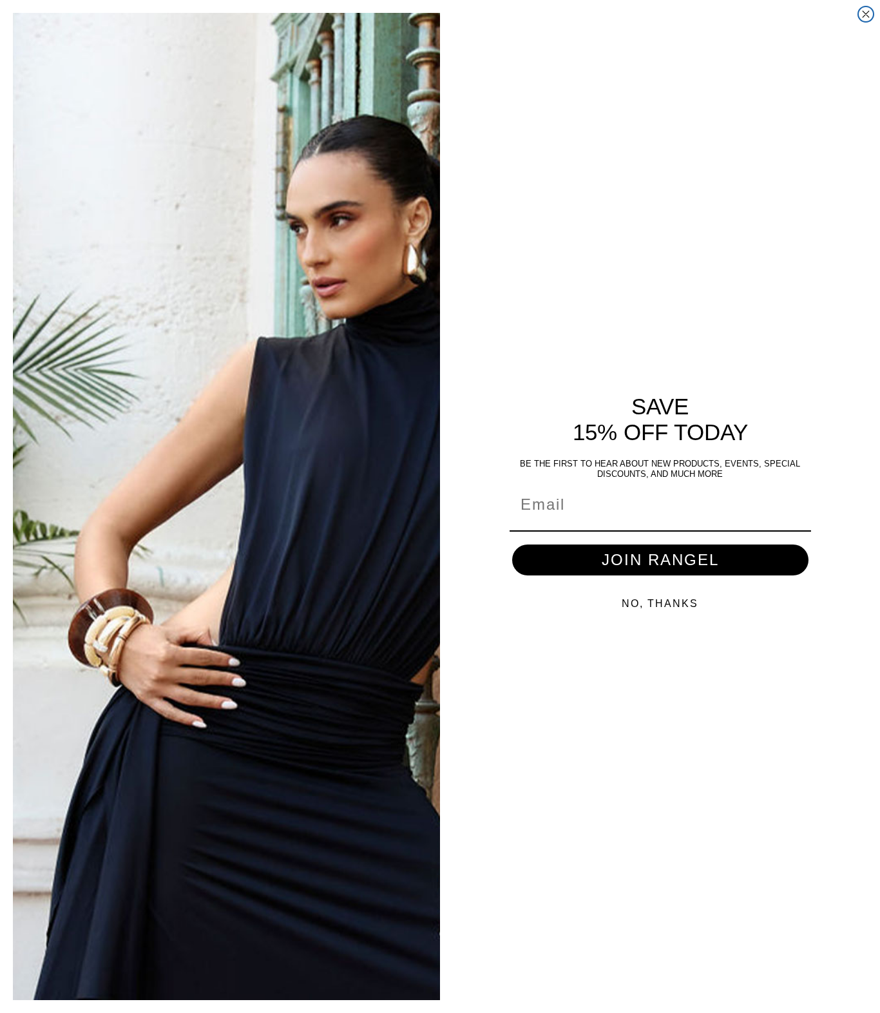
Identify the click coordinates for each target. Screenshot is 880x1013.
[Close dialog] (866, 14)
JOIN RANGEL (660, 559)
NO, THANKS (660, 603)
